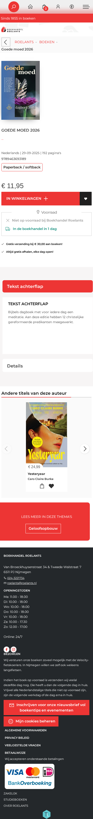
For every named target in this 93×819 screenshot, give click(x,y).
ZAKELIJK (10, 793)
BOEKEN (46, 42)
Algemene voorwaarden (25, 730)
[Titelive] (46, 814)
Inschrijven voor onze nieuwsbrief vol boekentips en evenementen (51, 707)
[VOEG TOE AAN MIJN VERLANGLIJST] (86, 198)
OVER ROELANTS (16, 805)
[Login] (58, 7)
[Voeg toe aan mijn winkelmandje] (42, 486)
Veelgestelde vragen (23, 745)
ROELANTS (24, 42)
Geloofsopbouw (43, 528)
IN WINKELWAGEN (23, 198)
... (2, 138)
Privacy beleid (17, 737)
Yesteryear (36, 474)
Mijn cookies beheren (35, 721)
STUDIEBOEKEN (15, 799)
